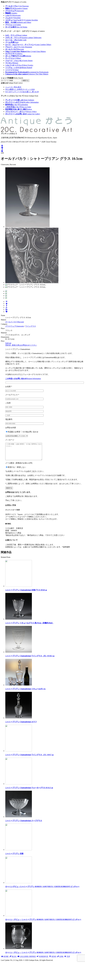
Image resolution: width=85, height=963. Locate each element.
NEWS (53, 956)
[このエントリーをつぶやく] (6, 304)
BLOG (14, 956)
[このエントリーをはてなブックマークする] (6, 310)
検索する (25, 80)
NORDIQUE (43, 956)
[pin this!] (6, 302)
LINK (61, 956)
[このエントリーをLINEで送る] (6, 312)
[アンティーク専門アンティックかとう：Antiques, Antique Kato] (36, 132)
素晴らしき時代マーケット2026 (20, 89)
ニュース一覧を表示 (13, 87)
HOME (6, 956)
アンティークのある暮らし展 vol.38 (22, 92)
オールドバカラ (14, 322)
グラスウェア (14, 326)
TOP (68, 956)
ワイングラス (30, 326)
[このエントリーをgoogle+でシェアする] (6, 308)
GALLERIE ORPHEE (27, 956)
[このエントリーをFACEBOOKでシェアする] (6, 306)
